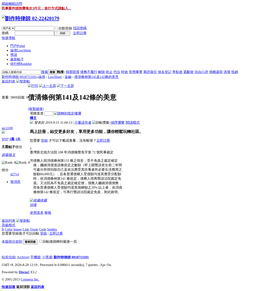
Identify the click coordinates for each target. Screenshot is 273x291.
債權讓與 (216, 72)
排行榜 (21, 64)
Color (9, 229)
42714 (14, 174)
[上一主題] (47, 86)
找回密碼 (80, 28)
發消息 (15, 182)
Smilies (52, 229)
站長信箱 (8, 257)
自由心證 (201, 72)
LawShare (55, 77)
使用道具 (37, 213)
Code (42, 229)
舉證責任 (150, 72)
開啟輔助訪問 (12, 4)
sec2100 (7, 128)
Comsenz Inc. (30, 279)
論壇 (20, 50)
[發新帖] (23, 81)
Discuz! (24, 272)
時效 (124, 72)
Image (17, 229)
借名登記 (164, 72)
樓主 (33, 118)
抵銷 (234, 72)
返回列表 (8, 81)
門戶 (17, 46)
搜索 (44, 72)
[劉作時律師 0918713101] (30, 18)
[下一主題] (65, 86)
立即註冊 (80, 33)
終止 (109, 72)
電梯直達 (37, 113)
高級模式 (8, 225)
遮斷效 (188, 72)
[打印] (33, 86)
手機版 (35, 257)
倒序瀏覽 (118, 122)
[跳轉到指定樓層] (67, 113)
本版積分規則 (12, 241)
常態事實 (135, 72)
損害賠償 (72, 72)
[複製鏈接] (36, 109)
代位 (116, 72)
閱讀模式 (133, 122)
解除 (101, 72)
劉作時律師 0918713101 (19, 77)
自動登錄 (65, 28)
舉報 (47, 213)
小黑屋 (47, 257)
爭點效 (177, 72)
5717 (5, 139)
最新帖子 (17, 59)
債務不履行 (88, 72)
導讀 (13, 55)
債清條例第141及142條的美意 (96, 77)
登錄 (44, 140)
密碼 (5, 33)
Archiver (23, 257)
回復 (33, 205)
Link (26, 229)
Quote (34, 229)
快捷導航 (8, 38)
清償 (227, 72)
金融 (68, 77)
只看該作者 (82, 122)
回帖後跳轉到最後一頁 (60, 241)
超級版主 (8, 155)
